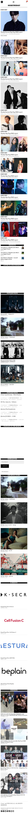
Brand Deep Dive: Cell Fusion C (8, 632)
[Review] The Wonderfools (8, 409)
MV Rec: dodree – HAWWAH (8, 337)
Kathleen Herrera (15, 59)
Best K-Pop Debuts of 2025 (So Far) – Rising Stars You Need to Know (14, 769)
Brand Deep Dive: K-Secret (7, 606)
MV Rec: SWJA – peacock (7, 576)
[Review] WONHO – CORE (8, 416)
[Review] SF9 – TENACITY (7, 314)
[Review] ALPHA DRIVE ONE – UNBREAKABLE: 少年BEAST (8, 361)
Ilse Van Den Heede (14, 398)
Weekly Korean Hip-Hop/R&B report (12, 32)
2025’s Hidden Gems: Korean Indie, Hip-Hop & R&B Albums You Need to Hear (13, 742)
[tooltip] (1, 811)
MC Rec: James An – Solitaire (8, 402)
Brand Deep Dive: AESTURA (8, 658)
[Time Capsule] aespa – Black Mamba (11, 394)
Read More (4, 35)
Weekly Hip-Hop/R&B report (9, 133)
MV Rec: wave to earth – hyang (8, 525)
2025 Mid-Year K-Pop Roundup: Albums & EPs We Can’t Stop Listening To (13, 796)
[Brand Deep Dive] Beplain (7, 683)
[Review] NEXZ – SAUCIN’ (7, 384)
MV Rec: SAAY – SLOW (6, 550)
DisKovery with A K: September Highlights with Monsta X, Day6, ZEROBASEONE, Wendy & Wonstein (14, 715)
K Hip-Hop (4, 10)
